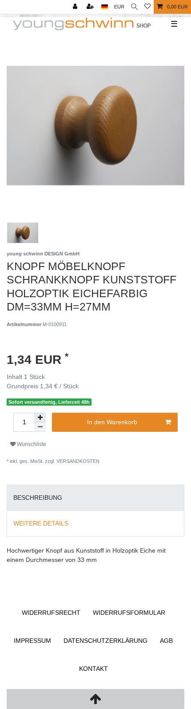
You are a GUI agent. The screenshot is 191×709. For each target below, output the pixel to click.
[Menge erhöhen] (40, 417)
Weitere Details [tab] (40, 523)
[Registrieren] (91, 7)
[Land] (104, 7)
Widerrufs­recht (51, 612)
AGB (166, 640)
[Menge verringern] (40, 427)
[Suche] (134, 7)
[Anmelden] (76, 7)
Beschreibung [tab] (37, 497)
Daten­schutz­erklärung (105, 640)
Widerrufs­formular (129, 612)
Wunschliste (31, 444)
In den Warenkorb (112, 422)
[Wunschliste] (147, 7)
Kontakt (93, 668)
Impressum (32, 640)
